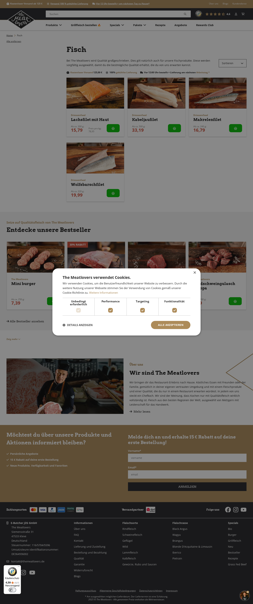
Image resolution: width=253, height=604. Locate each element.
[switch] (12, 590)
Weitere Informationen (103, 292)
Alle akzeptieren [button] (170, 325)
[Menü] (18, 567)
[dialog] (126, 302)
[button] (78, 325)
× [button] (194, 272)
